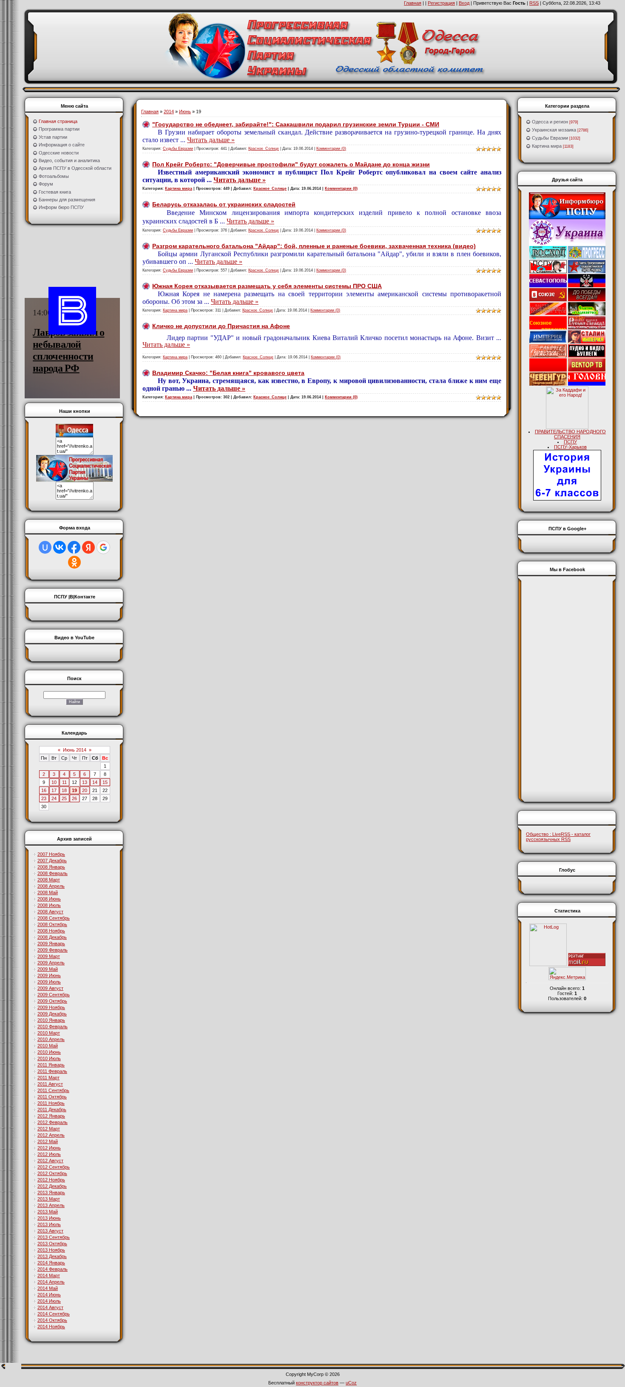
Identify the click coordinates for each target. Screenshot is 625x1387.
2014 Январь (51, 1262)
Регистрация (441, 3)
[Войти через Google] (103, 547)
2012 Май (47, 1141)
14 (94, 782)
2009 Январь (51, 943)
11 (64, 782)
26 (74, 798)
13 (84, 782)
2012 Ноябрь (51, 1179)
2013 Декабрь (52, 1256)
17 (54, 790)
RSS (534, 3)
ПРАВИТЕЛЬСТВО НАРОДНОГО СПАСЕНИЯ (570, 434)
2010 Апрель (51, 1039)
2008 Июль (49, 905)
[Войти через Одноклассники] (74, 562)
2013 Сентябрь (53, 1237)
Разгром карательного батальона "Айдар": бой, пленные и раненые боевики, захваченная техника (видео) (314, 246)
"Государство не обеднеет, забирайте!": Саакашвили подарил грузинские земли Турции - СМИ (295, 124)
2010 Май (47, 1045)
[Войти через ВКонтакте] (59, 547)
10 (54, 782)
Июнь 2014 (74, 749)
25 (64, 798)
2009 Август (50, 988)
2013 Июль (49, 1224)
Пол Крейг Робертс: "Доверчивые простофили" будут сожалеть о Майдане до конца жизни (291, 164)
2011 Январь (51, 1064)
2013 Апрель (51, 1205)
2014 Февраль (52, 1269)
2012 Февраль (52, 1122)
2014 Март (48, 1275)
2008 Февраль (52, 873)
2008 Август (50, 911)
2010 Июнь (49, 1052)
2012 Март (48, 1128)
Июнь (185, 111)
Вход (464, 3)
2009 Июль (49, 981)
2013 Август (50, 1230)
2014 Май (47, 1288)
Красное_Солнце (263, 148)
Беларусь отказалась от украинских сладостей (223, 204)
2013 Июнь (49, 1218)
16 (43, 790)
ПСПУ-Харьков (570, 446)
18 (64, 790)
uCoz (351, 1382)
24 (54, 798)
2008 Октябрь (52, 924)
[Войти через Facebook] (74, 547)
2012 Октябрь (52, 1173)
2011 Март (48, 1077)
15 (105, 782)
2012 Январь (51, 1115)
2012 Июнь (49, 1147)
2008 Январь (51, 866)
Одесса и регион (550, 121)
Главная (412, 3)
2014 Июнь (49, 1294)
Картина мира (178, 188)
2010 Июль (49, 1058)
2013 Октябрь (52, 1243)
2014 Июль (49, 1301)
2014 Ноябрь (51, 1326)
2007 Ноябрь (51, 854)
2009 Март (48, 956)
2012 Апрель (51, 1135)
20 (84, 790)
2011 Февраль (52, 1071)
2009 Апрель (51, 962)
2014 (169, 111)
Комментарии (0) (331, 148)
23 (43, 798)
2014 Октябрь (52, 1320)
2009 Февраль (52, 949)
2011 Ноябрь (51, 1103)
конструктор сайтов (317, 1382)
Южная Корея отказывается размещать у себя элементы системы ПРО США (267, 286)
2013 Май (47, 1211)
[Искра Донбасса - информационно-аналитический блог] (586, 285)
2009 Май (47, 969)
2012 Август (50, 1160)
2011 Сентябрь (53, 1090)
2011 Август (50, 1084)
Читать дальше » (211, 139)
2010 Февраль (52, 1026)
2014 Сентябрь (53, 1313)
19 (74, 790)
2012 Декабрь (52, 1186)
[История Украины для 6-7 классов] (567, 498)
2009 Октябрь (52, 1001)
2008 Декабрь (52, 937)
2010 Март (48, 1032)
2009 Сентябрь (53, 994)
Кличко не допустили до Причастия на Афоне (221, 326)
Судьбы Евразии (178, 148)
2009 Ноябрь (51, 1007)
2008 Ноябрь (51, 930)
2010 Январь (51, 1020)
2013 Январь (51, 1192)
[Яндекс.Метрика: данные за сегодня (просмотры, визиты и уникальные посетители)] (567, 973)
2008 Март (48, 879)
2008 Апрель (51, 886)
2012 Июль (49, 1154)
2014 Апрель (51, 1281)
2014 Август (50, 1307)
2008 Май (47, 892)
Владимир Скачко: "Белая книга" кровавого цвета (228, 372)
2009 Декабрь (52, 1013)
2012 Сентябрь (53, 1167)
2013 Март (48, 1198)
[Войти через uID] (45, 547)
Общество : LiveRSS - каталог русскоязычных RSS (558, 837)
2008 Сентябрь (53, 918)
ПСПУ (570, 441)
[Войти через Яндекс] (88, 547)
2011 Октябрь (52, 1096)
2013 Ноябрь (51, 1250)
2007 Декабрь (52, 860)
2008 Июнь (49, 898)
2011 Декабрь (51, 1109)
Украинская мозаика (554, 129)
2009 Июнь (49, 975)
